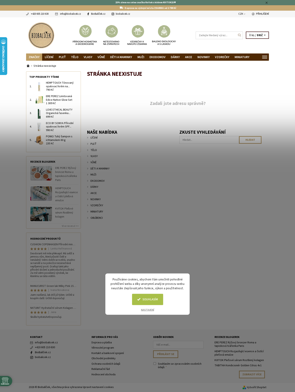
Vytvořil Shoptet (256, 387)
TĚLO (74, 57)
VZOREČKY (222, 57)
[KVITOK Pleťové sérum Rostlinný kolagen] (41, 214)
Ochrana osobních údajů (106, 364)
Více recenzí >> (70, 226)
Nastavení (147, 310)
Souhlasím (150, 299)
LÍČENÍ (49, 57)
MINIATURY (242, 57)
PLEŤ (62, 57)
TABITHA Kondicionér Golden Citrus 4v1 (238, 365)
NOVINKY (203, 57)
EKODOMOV (158, 57)
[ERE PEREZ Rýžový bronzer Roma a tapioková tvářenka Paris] (41, 173)
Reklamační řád (101, 369)
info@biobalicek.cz (70, 14)
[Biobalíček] (41, 35)
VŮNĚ (101, 57)
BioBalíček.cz (98, 14)
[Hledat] (239, 35)
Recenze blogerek (227, 337)
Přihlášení (262, 14)
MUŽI (140, 57)
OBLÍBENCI (97, 218)
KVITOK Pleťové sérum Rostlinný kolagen (64, 213)
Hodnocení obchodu (104, 375)
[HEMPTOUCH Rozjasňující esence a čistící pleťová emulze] (41, 193)
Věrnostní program (103, 348)
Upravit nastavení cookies (98, 387)
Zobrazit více (251, 375)
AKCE (188, 57)
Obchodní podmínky (104, 358)
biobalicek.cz (123, 14)
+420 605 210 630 (40, 14)
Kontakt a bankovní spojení (108, 353)
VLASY (88, 57)
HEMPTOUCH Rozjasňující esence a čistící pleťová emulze (66, 194)
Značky (34, 57)
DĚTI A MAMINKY (121, 57)
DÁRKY (175, 57)
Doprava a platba (102, 343)
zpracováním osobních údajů (179, 365)
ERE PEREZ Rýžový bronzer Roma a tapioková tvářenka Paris (66, 174)
